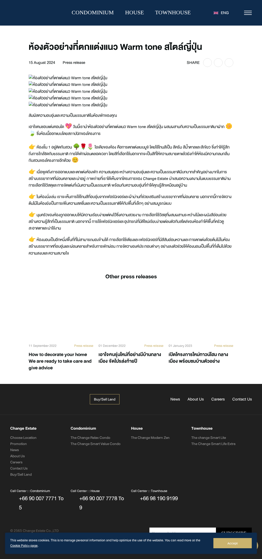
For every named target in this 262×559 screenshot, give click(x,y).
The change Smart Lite (208, 438)
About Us (196, 399)
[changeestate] (51, 399)
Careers (218, 399)
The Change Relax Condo (90, 438)
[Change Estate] (33, 13)
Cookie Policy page (24, 546)
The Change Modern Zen (150, 438)
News (175, 399)
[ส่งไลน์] (218, 62)
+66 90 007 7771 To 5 (41, 503)
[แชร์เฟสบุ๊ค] (207, 62)
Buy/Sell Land (21, 474)
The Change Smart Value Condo (96, 444)
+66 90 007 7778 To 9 (101, 503)
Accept (232, 543)
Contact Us (242, 399)
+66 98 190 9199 (159, 498)
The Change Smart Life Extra (213, 444)
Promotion (18, 444)
